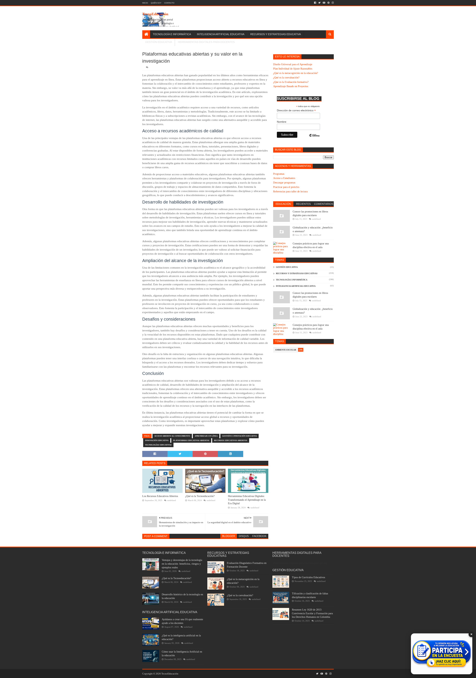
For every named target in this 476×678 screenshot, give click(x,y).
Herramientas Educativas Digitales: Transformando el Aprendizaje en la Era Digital (247, 500)
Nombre (281, 121)
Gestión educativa (287, 267)
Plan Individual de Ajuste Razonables (292, 68)
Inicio (145, 3)
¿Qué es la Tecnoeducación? (200, 496)
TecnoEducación (155, 14)
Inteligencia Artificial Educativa (220, 34)
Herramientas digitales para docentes (206, 42)
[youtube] (324, 3)
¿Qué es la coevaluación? (286, 77)
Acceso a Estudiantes (284, 178)
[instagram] (332, 3)
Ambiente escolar (285, 350)
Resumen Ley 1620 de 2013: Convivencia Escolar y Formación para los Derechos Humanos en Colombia (312, 613)
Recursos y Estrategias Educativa (275, 34)
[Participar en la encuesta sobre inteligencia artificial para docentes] (441, 653)
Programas (278, 173)
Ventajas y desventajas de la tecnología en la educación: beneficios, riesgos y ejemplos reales (182, 564)
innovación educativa (156, 440)
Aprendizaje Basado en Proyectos (290, 86)
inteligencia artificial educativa (296, 286)
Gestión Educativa (158, 42)
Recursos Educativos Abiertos (230, 440)
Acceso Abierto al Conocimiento (172, 436)
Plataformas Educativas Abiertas (191, 440)
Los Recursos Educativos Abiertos (160, 496)
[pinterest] (328, 3)
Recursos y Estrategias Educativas (296, 273)
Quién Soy (156, 3)
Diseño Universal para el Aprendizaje (292, 64)
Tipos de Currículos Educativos (308, 577)
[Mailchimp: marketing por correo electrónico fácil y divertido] (314, 138)
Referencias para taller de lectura (290, 191)
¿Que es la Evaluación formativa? (290, 82)
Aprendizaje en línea (206, 436)
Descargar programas (284, 182)
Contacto (169, 3)
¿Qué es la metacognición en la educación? (295, 73)
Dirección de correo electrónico (296, 110)
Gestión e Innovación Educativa (239, 436)
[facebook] (315, 3)
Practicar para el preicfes (286, 187)
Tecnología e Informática (172, 34)
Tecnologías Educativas (158, 445)
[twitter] (319, 3)
